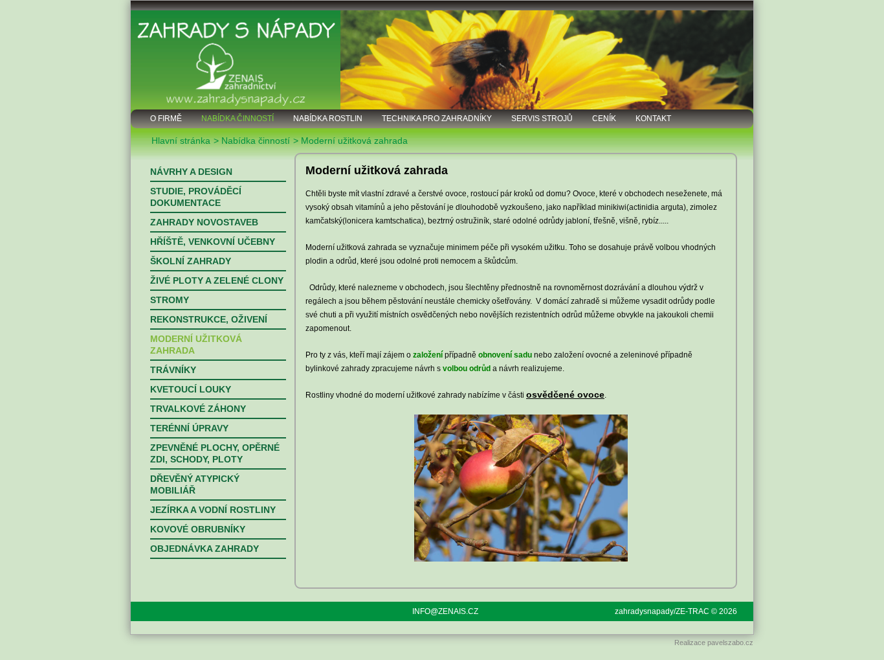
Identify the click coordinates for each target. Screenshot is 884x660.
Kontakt (653, 118)
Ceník (604, 118)
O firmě (166, 118)
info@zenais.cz (445, 611)
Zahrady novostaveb (204, 222)
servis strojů (542, 118)
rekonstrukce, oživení (208, 319)
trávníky (173, 370)
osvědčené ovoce (565, 394)
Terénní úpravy (189, 428)
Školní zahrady (190, 261)
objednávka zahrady (204, 548)
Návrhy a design (191, 171)
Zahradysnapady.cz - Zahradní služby (442, 55)
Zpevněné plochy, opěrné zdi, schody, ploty (215, 453)
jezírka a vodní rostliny (213, 510)
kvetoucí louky (190, 389)
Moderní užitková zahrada (196, 345)
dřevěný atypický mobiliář (194, 484)
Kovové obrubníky (197, 529)
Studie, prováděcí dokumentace (195, 197)
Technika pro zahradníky (437, 118)
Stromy (169, 300)
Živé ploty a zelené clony (216, 280)
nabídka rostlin (327, 118)
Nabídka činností (237, 118)
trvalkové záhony (198, 409)
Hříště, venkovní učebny (212, 241)
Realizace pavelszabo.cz (713, 642)
